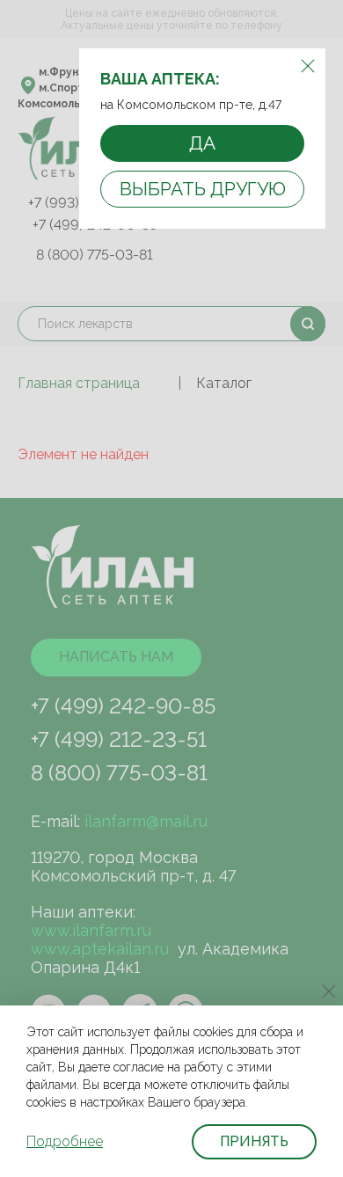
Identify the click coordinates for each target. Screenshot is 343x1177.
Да (202, 143)
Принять (254, 1141)
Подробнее (64, 1141)
